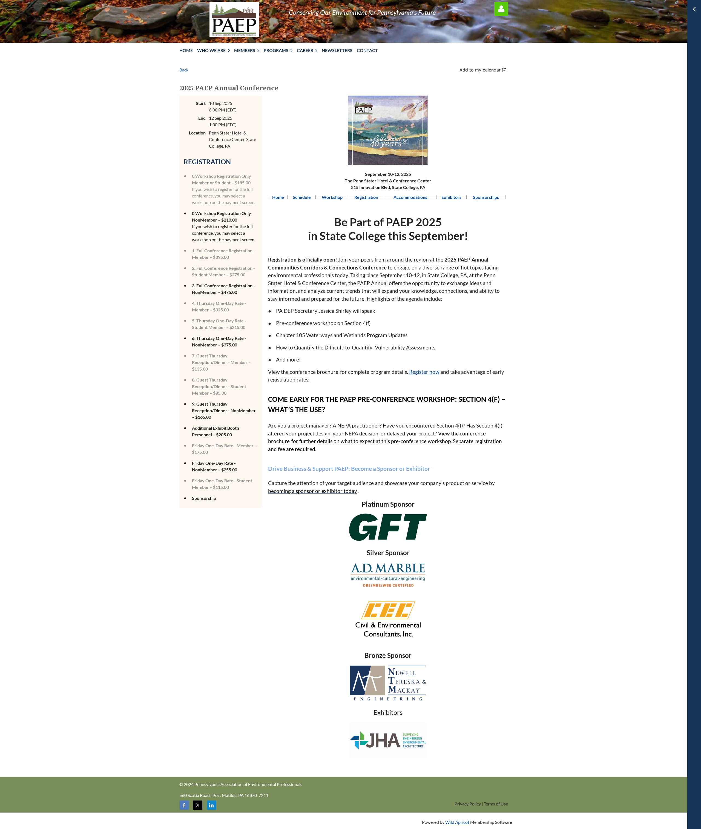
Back (183, 69)
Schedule (301, 197)
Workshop (332, 197)
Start (201, 103)
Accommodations (410, 197)
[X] (197, 805)
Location (197, 132)
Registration (366, 197)
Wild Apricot (457, 822)
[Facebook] (184, 805)
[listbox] (483, 70)
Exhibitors (451, 197)
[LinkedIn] (211, 805)
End (202, 118)
